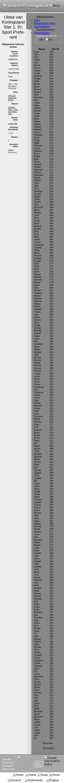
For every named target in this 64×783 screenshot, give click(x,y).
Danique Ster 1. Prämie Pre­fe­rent (13, 110)
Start (37, 20)
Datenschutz (8, 769)
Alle (50, 39)
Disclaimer (7, 766)
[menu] (29, 383)
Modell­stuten (42, 33)
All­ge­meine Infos (44, 23)
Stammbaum (42, 26)
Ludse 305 (12, 123)
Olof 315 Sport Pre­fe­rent (12, 98)
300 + (42, 39)
